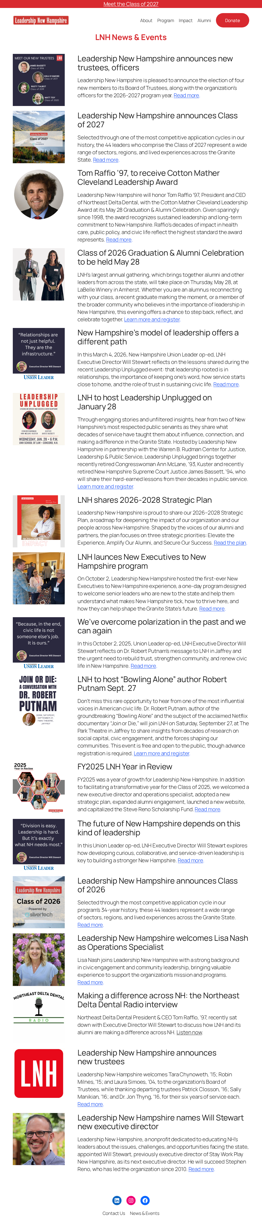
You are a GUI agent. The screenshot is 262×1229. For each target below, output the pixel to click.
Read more (186, 95)
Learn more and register (152, 319)
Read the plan (230, 542)
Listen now (189, 1032)
